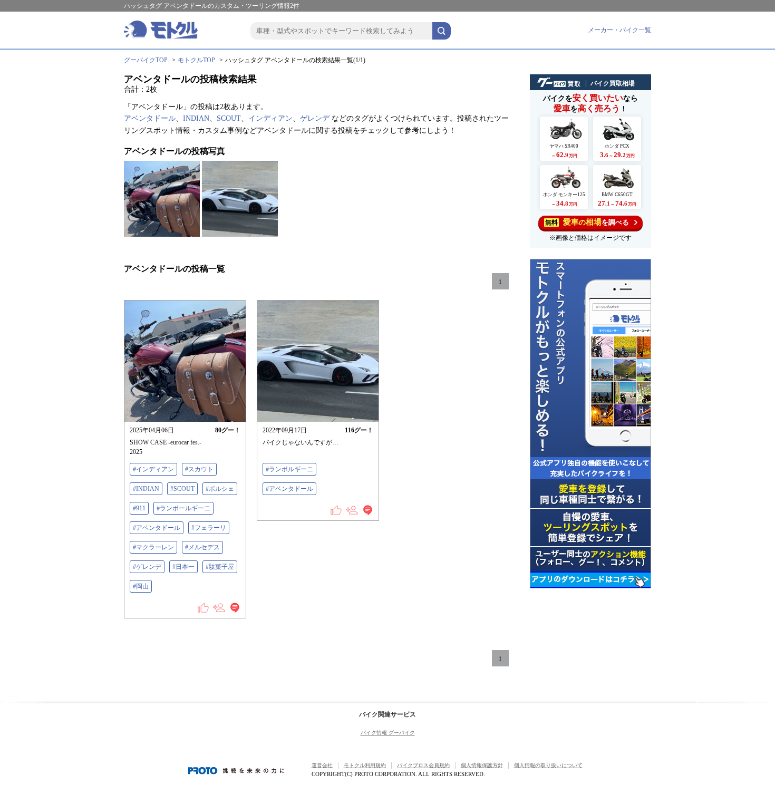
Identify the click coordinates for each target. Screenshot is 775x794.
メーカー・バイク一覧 (619, 30)
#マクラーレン (153, 547)
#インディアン (153, 469)
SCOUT (229, 118)
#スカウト (199, 469)
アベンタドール (150, 118)
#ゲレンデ (147, 566)
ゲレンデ (315, 118)
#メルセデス (202, 547)
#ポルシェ (220, 488)
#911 (139, 508)
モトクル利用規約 (365, 765)
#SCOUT (182, 488)
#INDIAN (146, 488)
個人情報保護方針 (482, 765)
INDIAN (196, 118)
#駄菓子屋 (220, 566)
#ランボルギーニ (289, 469)
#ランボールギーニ (183, 508)
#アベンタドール (156, 527)
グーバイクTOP (146, 60)
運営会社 (322, 765)
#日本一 (183, 566)
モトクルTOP (196, 60)
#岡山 (141, 586)
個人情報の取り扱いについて (548, 765)
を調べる (587, 222)
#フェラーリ (208, 527)
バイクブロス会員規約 (423, 765)
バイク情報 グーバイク (388, 732)
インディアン (270, 118)
